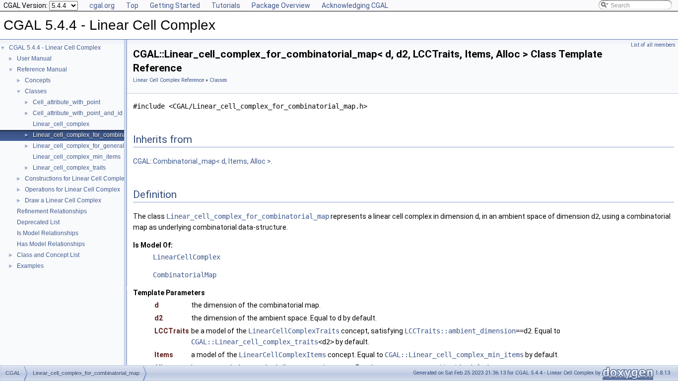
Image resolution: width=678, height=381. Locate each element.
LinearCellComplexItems (282, 355)
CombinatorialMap (184, 275)
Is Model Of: (153, 245)
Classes (36, 91)
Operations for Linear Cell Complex (72, 189)
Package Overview (281, 5)
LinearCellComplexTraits (293, 331)
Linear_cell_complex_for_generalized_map (92, 145)
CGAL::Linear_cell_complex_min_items (454, 355)
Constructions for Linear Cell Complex (76, 178)
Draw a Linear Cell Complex (63, 200)
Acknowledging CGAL (355, 5)
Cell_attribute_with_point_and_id (78, 113)
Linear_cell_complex (61, 124)
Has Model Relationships (51, 244)
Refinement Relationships (52, 211)
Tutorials (225, 5)
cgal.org (102, 5)
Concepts (38, 80)
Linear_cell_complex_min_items (77, 156)
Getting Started (175, 5)
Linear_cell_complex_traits (69, 167)
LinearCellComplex (186, 257)
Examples (30, 265)
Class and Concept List (48, 255)
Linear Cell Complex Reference (168, 80)
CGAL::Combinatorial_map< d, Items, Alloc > (202, 161)
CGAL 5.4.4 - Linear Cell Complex (55, 47)
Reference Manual (42, 69)
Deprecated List (38, 222)
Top (132, 5)
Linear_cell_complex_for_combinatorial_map (94, 134)
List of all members (653, 45)
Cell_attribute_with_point (66, 102)
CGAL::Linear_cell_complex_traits (254, 342)
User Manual (34, 58)
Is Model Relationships (47, 233)
